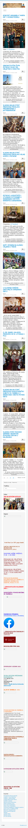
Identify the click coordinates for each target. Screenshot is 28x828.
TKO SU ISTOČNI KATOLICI (12, 496)
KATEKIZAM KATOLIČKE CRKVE (14, 769)
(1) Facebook (11, 49)
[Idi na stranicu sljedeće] (10, 478)
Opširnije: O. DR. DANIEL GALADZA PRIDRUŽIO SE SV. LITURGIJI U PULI (14, 385)
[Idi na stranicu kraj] (13, 478)
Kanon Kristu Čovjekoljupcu (9, 804)
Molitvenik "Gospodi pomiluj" (10, 810)
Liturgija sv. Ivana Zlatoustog (10, 797)
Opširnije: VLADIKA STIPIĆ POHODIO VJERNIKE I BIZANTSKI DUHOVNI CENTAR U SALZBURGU (14, 473)
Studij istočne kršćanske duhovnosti (14, 684)
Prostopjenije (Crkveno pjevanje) (10, 795)
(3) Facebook (14, 224)
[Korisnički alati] (23, 20)
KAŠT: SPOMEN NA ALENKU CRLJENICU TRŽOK (13, 246)
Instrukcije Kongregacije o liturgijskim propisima (14, 807)
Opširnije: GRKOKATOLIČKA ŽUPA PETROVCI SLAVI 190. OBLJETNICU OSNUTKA (14, 100)
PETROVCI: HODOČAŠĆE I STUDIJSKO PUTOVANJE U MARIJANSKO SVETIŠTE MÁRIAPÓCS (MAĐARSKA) (12, 198)
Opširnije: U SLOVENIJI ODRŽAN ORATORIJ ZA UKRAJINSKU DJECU (14, 328)
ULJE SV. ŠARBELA (10, 690)
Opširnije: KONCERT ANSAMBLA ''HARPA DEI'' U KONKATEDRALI (15, 61)
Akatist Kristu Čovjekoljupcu (10, 806)
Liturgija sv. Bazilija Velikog (9, 798)
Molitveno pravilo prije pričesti (10, 802)
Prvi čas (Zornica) (7, 816)
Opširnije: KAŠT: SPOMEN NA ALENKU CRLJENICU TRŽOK (14, 283)
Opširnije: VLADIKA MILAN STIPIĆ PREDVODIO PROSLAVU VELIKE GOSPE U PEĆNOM (14, 191)
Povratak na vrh (23, 825)
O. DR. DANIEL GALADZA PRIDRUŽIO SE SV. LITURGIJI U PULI (14, 334)
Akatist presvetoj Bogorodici (9, 811)
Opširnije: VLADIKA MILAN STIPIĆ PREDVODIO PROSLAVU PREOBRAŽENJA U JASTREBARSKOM (14, 148)
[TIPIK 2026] (10, 655)
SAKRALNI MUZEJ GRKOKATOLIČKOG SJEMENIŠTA (13, 755)
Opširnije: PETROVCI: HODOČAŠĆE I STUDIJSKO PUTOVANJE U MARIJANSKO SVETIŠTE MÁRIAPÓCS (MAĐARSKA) (14, 240)
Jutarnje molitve (7, 813)
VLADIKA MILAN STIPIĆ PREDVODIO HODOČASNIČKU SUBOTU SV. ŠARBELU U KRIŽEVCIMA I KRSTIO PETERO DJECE (14, 393)
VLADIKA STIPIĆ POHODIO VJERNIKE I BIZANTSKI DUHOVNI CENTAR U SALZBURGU (12, 434)
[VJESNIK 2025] (13, 670)
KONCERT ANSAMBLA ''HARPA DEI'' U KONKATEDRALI (14, 16)
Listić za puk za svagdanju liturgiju (11, 808)
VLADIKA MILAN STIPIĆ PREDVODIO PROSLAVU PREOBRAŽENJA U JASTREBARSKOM (11, 107)
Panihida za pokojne (8, 801)
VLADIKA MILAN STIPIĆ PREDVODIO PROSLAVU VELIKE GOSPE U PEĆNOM (14, 154)
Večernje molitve (7, 815)
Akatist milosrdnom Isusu (9, 803)
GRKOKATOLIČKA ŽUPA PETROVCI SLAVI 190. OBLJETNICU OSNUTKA (11, 67)
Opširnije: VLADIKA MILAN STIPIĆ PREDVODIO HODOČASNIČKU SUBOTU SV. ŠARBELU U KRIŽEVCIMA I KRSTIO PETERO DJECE (14, 426)
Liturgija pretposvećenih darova (10, 799)
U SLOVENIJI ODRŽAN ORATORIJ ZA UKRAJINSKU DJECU (12, 289)
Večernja (5, 812)
